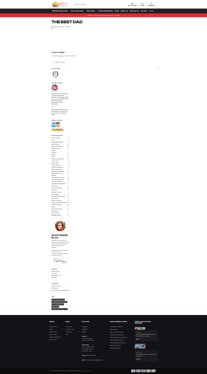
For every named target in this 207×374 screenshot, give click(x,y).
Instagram (85, 326)
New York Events (56, 286)
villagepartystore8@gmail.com (94, 360)
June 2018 (54, 273)
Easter (53, 156)
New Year (54, 190)
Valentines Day (55, 213)
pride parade (55, 306)
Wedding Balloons (56, 215)
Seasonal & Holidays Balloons (59, 202)
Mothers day (54, 185)
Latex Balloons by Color (57, 177)
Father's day (54, 161)
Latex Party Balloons (56, 181)
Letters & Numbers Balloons (58, 183)
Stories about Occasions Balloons (60, 290)
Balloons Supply (55, 148)
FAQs (142, 5)
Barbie (53, 150)
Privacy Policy (53, 332)
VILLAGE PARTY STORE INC (73, 370)
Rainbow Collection (56, 200)
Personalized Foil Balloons (58, 196)
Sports (53, 206)
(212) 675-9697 (91, 355)
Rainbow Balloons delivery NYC (59, 309)
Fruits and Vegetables (57, 167)
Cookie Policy (53, 326)
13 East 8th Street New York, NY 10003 (88, 339)
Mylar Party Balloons (56, 188)
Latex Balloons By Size (57, 179)
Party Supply (54, 194)
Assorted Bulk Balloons (57, 142)
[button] (152, 13)
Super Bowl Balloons (56, 209)
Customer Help (70, 329)
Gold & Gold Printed (56, 169)
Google (84, 332)
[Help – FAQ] (60, 88)
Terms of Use (53, 339)
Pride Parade (54, 198)
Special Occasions (56, 204)
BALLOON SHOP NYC (58, 370)
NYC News (54, 288)
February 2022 (55, 271)
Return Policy (53, 334)
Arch (52, 140)
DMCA (51, 329)
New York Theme (56, 192)
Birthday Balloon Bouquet (58, 299)
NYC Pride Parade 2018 (57, 304)
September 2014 (55, 275)
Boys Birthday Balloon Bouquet (59, 302)
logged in (61, 56)
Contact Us (69, 332)
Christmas (54, 152)
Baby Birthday (55, 144)
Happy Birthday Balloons (58, 171)
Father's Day (54, 163)
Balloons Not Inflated (57, 146)
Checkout (151, 5)
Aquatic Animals (55, 137)
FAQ (67, 334)
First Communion (55, 165)
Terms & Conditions (55, 337)
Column (53, 154)
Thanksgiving (55, 211)
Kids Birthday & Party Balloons (118, 337)
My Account (132, 5)
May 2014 (54, 277)
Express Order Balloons (57, 159)
